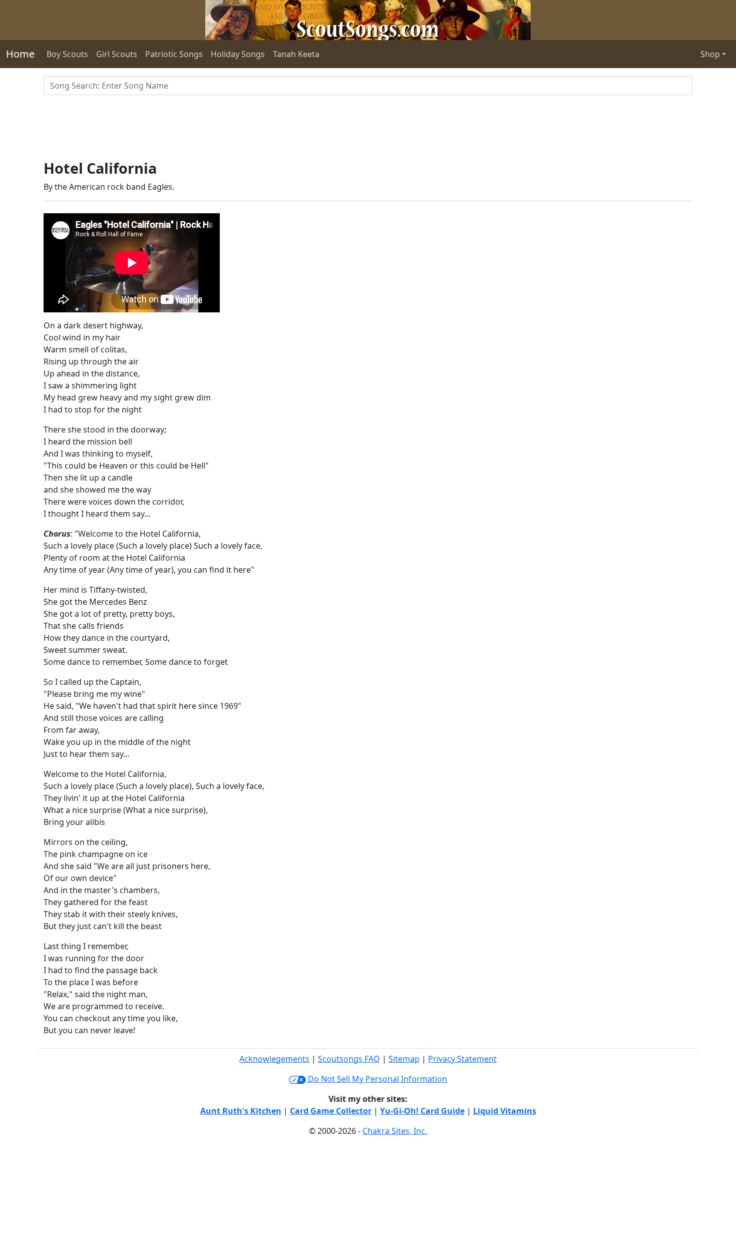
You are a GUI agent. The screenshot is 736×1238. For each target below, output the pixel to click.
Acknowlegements (274, 1058)
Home (20, 54)
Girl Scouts (116, 54)
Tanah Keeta (296, 54)
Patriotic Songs (174, 54)
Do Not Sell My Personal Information (376, 1078)
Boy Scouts (67, 54)
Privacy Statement (462, 1058)
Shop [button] (710, 54)
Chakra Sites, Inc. (394, 1130)
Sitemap (404, 1058)
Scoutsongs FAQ (349, 1058)
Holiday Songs (238, 54)
